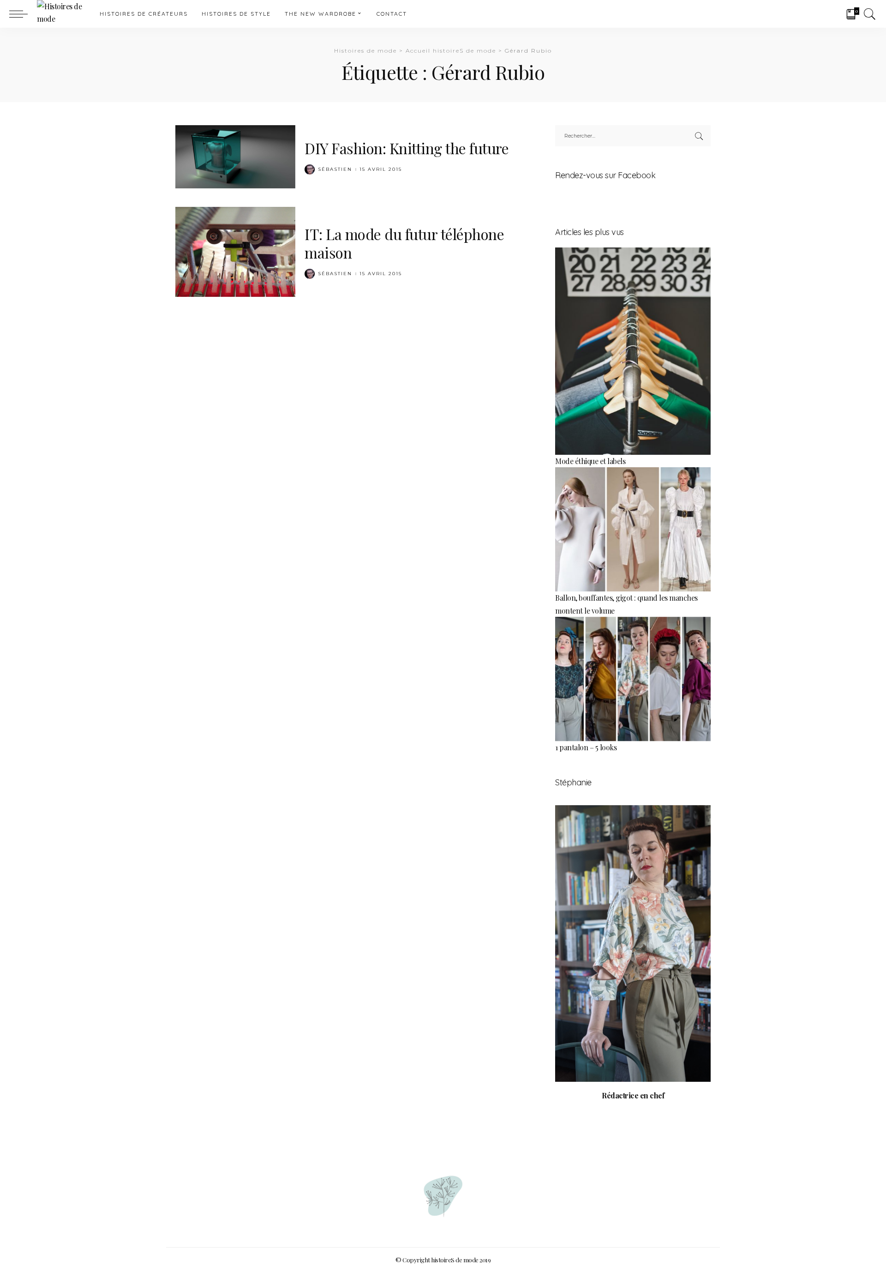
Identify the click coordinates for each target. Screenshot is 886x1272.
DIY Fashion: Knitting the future (407, 148)
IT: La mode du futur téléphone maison (404, 243)
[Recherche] (869, 14)
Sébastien (335, 169)
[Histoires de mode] (61, 14)
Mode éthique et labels (590, 461)
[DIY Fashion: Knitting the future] (235, 155)
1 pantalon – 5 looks (586, 747)
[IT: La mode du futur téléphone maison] (235, 250)
